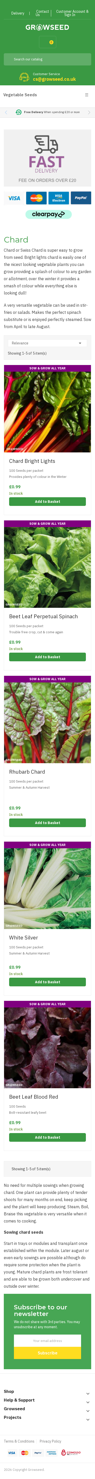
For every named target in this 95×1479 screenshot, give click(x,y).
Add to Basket (47, 501)
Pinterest (49, 5)
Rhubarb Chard (27, 771)
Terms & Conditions (19, 1441)
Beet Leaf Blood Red (33, 1096)
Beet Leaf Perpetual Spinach (43, 616)
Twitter (40, 5)
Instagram (58, 5)
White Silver (23, 937)
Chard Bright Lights (32, 461)
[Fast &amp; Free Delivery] (47, 174)
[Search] (83, 59)
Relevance (47, 343)
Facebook (31, 5)
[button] (89, 112)
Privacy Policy (50, 1441)
